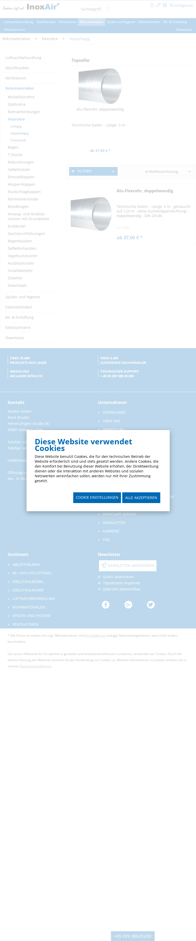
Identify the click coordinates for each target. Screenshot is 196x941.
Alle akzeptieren (141, 497)
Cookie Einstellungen (97, 497)
